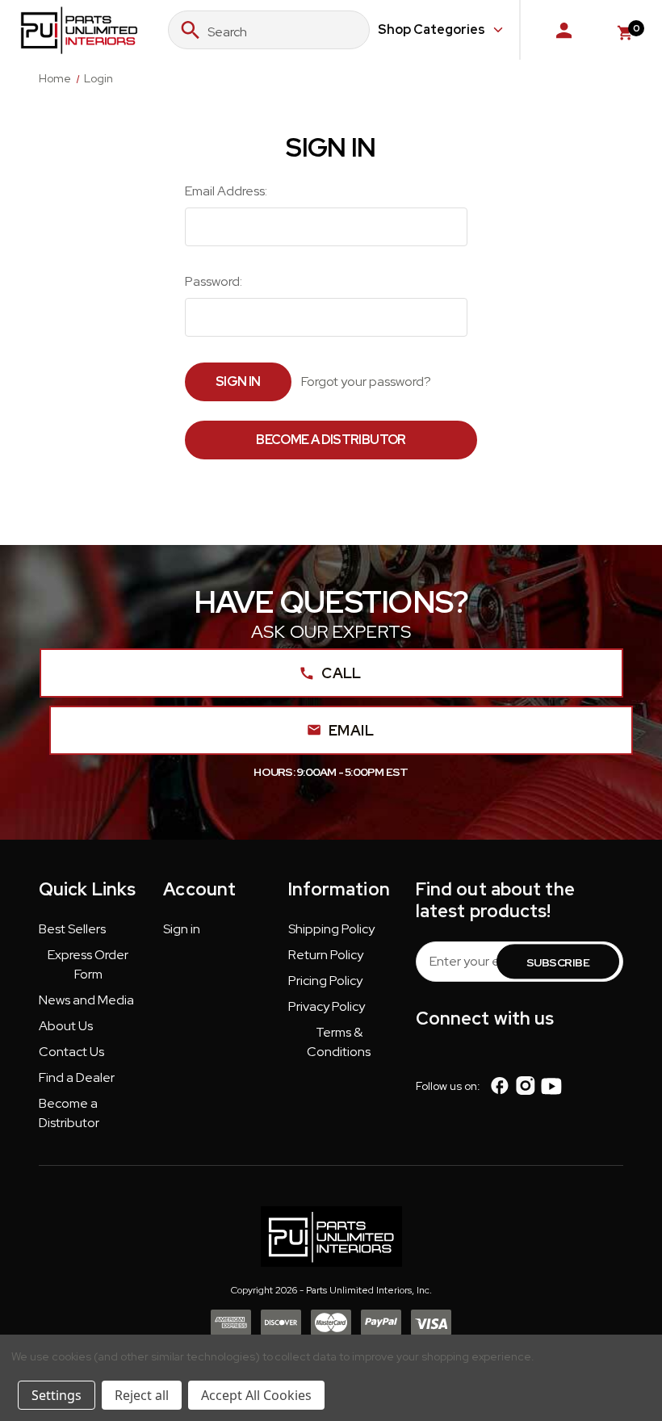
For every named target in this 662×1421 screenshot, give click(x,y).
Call (341, 673)
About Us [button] (66, 1025)
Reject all (142, 1395)
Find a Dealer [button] (77, 1077)
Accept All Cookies (256, 1395)
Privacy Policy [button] (326, 1006)
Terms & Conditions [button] (339, 1042)
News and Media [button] (86, 999)
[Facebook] (499, 1086)
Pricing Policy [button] (325, 980)
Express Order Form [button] (88, 964)
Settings (56, 1395)
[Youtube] (551, 1086)
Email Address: (226, 190)
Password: (213, 281)
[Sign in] (564, 29)
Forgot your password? (366, 381)
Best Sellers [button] (72, 928)
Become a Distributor (330, 439)
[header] (616, 1319)
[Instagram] (525, 1086)
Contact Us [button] (71, 1051)
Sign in (181, 928)
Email (351, 730)
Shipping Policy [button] (331, 928)
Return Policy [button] (325, 954)
